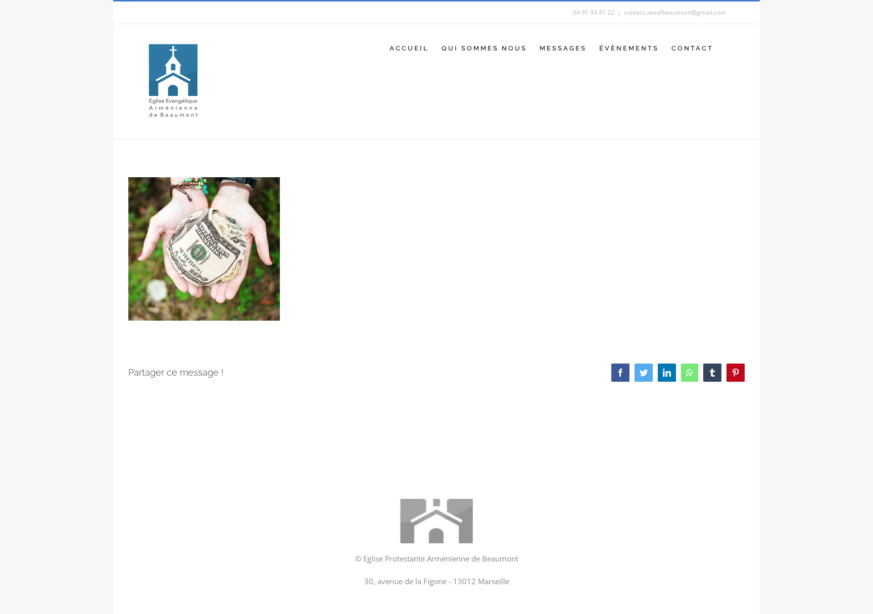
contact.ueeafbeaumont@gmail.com (675, 12)
